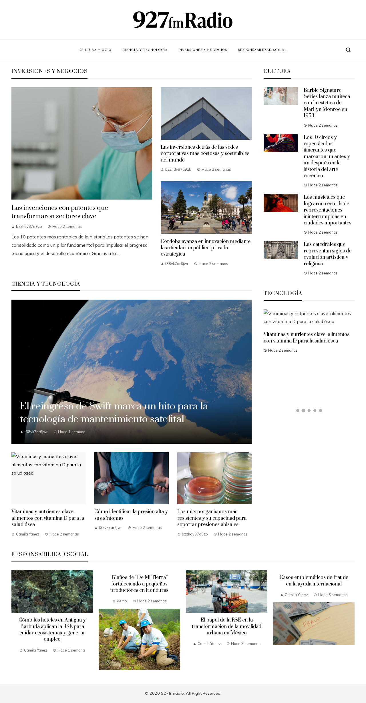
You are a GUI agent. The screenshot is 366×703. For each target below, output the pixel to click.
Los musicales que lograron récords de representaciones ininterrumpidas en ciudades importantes (327, 210)
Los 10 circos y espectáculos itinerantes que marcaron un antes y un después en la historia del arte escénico (327, 156)
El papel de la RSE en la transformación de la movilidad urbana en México (226, 626)
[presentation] (15, 620)
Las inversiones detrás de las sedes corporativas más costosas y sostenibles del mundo (205, 153)
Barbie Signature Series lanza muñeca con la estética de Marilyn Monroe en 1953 (327, 103)
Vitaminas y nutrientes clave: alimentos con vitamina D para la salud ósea (47, 518)
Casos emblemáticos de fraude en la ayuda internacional (314, 580)
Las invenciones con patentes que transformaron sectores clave (59, 212)
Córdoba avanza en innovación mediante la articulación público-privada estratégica (205, 248)
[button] (297, 410)
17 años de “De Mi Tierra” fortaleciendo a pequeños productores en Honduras (139, 584)
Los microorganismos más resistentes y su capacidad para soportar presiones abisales (211, 518)
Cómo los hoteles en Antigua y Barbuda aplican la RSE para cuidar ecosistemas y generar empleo (52, 629)
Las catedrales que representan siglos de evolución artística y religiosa (327, 254)
